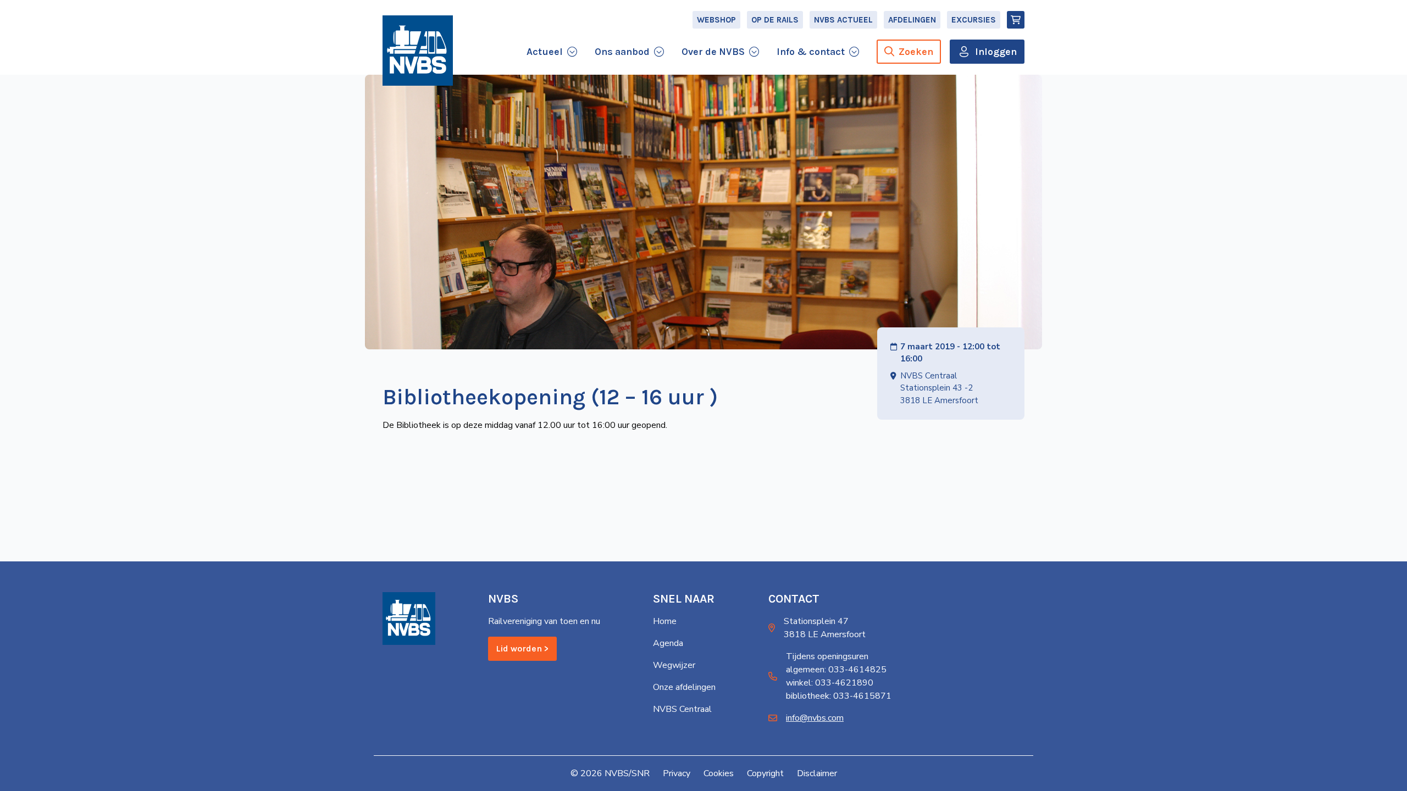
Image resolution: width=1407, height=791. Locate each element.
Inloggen (996, 52)
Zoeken (916, 52)
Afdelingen (912, 20)
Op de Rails (775, 20)
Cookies (719, 773)
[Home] (418, 50)
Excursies (973, 20)
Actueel (545, 52)
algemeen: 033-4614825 (836, 670)
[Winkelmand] (1015, 20)
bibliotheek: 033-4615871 (838, 696)
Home (665, 621)
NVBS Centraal (682, 709)
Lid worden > (522, 648)
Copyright (765, 773)
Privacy (676, 773)
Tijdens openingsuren (827, 656)
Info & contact (811, 52)
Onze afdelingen (684, 687)
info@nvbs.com (815, 718)
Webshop (716, 20)
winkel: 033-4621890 (829, 683)
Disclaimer (817, 773)
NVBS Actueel (843, 20)
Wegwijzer (674, 665)
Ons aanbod (622, 52)
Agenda (668, 643)
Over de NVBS (713, 52)
